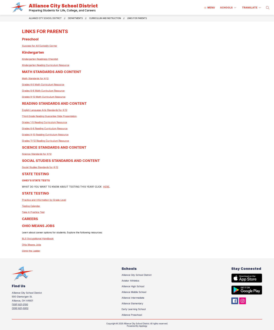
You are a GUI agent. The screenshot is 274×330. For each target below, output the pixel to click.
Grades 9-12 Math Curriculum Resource (43, 96)
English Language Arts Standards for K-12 (44, 110)
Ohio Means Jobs (31, 244)
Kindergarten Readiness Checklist (40, 59)
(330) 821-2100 (20, 304)
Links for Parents (137, 18)
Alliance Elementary (132, 303)
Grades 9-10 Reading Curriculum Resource (45, 134)
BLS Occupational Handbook (38, 238)
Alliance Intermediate (133, 297)
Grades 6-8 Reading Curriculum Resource (45, 128)
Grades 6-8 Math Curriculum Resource (43, 90)
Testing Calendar (31, 206)
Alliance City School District (45, 18)
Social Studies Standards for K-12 (40, 167)
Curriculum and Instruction (105, 18)
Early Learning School (134, 309)
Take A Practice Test (33, 212)
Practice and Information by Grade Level (44, 200)
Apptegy (143, 326)
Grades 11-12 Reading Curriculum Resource (45, 140)
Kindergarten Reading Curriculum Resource (45, 65)
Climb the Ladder (31, 250)
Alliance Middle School (134, 292)
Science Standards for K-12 (37, 154)
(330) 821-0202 (20, 308)
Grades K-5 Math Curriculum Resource (43, 84)
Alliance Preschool (132, 314)
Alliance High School (133, 286)
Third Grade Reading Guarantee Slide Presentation (49, 116)
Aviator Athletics (130, 280)
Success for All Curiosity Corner (39, 45)
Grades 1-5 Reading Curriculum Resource (44, 122)
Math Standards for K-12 (35, 78)
